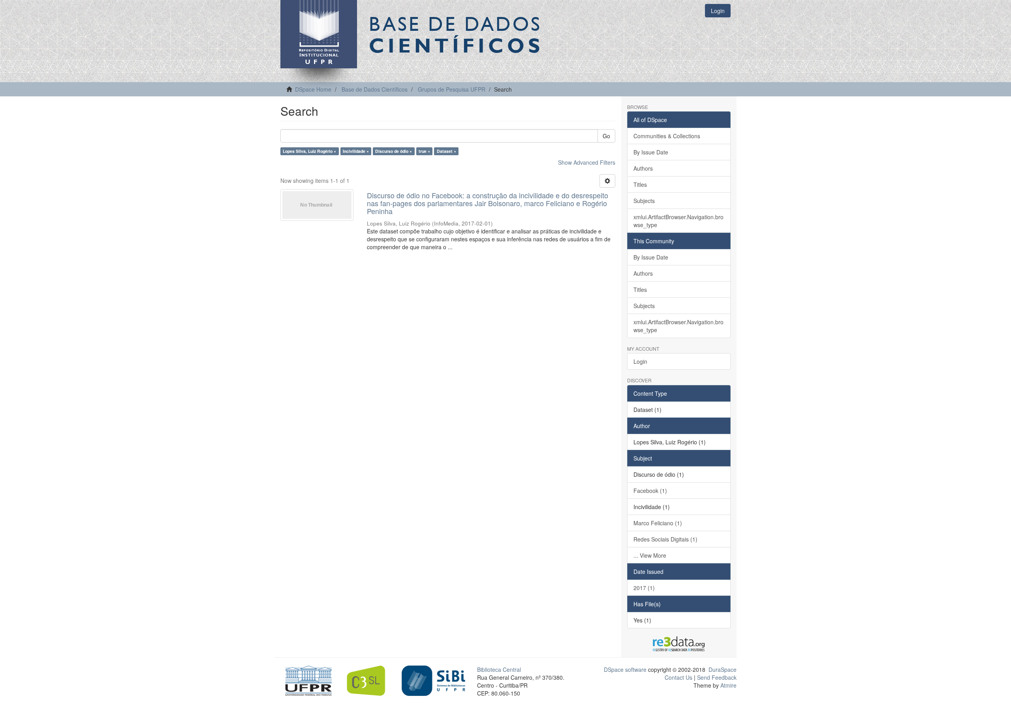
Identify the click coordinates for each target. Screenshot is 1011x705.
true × (424, 151)
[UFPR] (306, 680)
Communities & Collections (666, 136)
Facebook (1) (650, 490)
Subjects (644, 201)
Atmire (728, 685)
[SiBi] (433, 680)
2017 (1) (644, 588)
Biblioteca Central (499, 669)
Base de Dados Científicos (375, 89)
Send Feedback (717, 677)
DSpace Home (313, 89)
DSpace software (625, 669)
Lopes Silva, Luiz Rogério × (309, 151)
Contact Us (678, 677)
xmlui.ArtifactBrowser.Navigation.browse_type (678, 221)
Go (606, 136)
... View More (649, 555)
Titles (640, 184)
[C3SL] (370, 680)
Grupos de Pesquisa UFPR (451, 89)
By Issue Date (650, 152)
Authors (643, 168)
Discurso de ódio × (393, 151)
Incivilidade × (356, 151)
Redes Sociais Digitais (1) (665, 539)
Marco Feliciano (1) (657, 523)
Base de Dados (456, 34)
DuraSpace (722, 669)
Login (640, 361)
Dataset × (446, 151)
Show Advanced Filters (586, 162)
